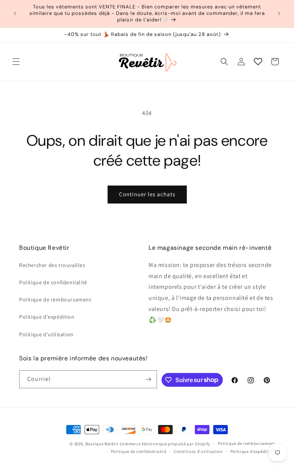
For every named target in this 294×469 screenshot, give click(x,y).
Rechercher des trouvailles (52, 265)
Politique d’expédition (252, 451)
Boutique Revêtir (102, 443)
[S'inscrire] (148, 379)
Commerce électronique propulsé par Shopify (165, 443)
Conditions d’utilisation (198, 451)
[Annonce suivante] (279, 13)
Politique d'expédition (46, 316)
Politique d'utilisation (46, 334)
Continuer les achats (147, 194)
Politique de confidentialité (53, 282)
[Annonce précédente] (15, 13)
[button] (16, 61)
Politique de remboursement (55, 299)
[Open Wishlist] (258, 61)
